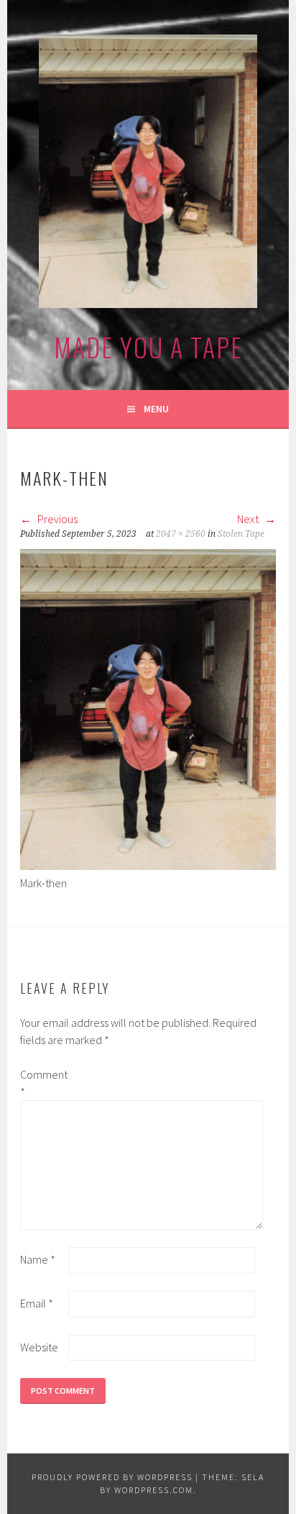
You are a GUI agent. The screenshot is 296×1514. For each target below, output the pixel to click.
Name (37, 1259)
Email (36, 1303)
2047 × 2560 (180, 534)
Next (249, 519)
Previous (56, 519)
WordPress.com (153, 1489)
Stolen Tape (241, 534)
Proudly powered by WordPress (112, 1477)
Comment (43, 1083)
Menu (156, 408)
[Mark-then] (148, 865)
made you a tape (148, 346)
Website (39, 1347)
